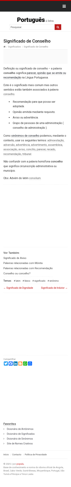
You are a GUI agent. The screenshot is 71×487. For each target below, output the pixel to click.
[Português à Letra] (35, 19)
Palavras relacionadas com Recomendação (28, 268)
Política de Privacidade (36, 454)
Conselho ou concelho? (17, 273)
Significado (39, 281)
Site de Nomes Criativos (20, 443)
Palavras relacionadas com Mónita (23, 263)
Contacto (16, 454)
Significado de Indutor (54, 287)
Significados (14, 46)
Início (6, 454)
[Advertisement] (35, 56)
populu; (20, 464)
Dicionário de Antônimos (20, 429)
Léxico (27, 281)
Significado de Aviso (14, 258)
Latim (18, 281)
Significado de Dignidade (18, 287)
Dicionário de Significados (21, 433)
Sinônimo (54, 281)
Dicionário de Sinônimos (20, 438)
